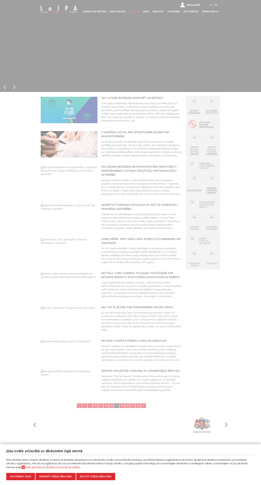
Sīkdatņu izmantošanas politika (63, 467)
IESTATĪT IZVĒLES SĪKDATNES (95, 476)
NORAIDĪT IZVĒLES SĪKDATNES (55, 476)
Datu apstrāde (34, 467)
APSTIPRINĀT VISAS (20, 476)
